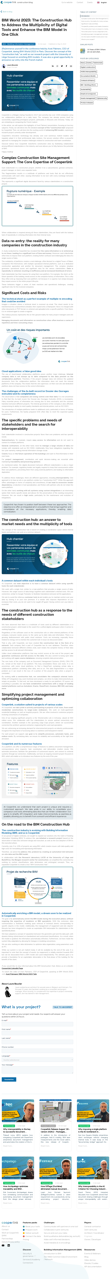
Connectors (28, 1263)
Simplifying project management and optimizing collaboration (95, 34)
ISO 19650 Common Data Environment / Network (60, 1258)
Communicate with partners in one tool (61, 1227)
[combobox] (103, 2)
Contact (80, 2)
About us (6, 1226)
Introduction (85, 16)
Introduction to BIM (52, 1254)
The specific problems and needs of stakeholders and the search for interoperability (95, 26)
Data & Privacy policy (11, 1242)
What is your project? (88, 39)
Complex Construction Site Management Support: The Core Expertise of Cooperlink (95, 18)
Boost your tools (32, 1227)
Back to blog (7, 12)
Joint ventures (90, 1230)
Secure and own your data (55, 1233)
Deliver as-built (32, 1233)
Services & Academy (31, 1260)
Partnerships (7, 1239)
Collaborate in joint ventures (56, 1230)
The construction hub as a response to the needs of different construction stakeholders (95, 31)
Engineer (88, 1236)
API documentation (92, 1267)
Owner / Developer (92, 1240)
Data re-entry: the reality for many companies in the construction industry (95, 21)
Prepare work (31, 1230)
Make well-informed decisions (57, 1240)
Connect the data (33, 1236)
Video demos (89, 1260)
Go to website (67, 2)
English (104, 2)
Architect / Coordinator (94, 1233)
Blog (86, 1257)
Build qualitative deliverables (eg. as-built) (62, 1236)
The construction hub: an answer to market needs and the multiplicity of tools (95, 29)
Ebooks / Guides (91, 1263)
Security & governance (28, 1255)
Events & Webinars (92, 1254)
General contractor (92, 1227)
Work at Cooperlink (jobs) (10, 1234)
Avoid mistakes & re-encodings (57, 1243)
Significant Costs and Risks (89, 24)
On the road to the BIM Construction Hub (94, 37)
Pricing (26, 1240)
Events (90, 2)
